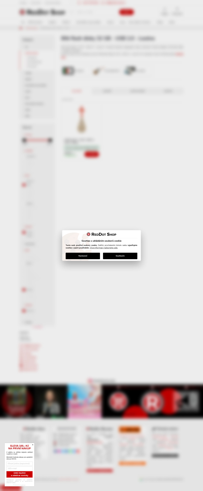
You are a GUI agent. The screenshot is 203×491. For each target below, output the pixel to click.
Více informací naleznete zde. (104, 248)
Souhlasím (120, 256)
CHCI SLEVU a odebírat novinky (19, 474)
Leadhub (22, 485)
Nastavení (82, 256)
